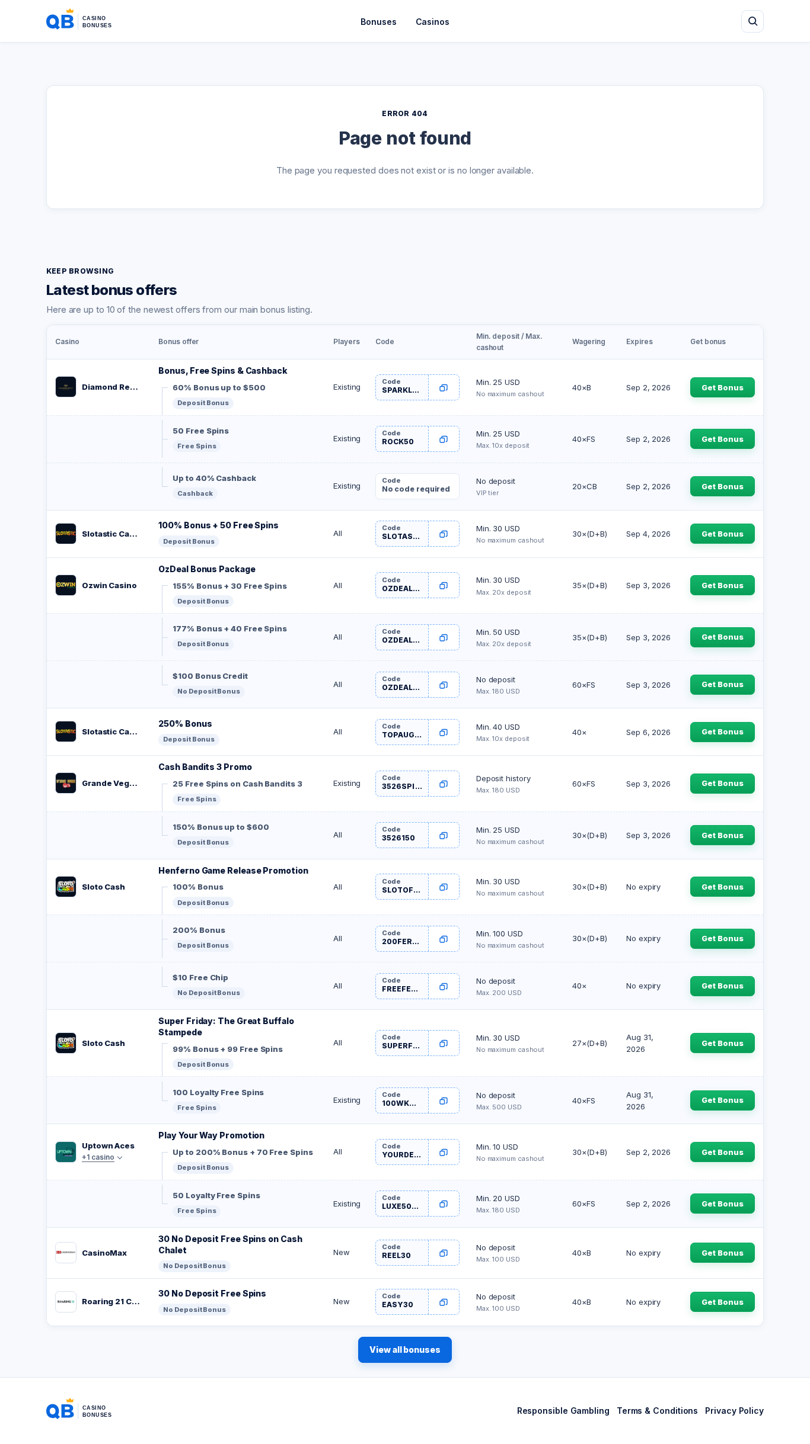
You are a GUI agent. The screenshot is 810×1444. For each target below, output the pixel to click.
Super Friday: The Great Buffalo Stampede (226, 1026)
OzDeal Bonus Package (206, 569)
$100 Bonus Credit (210, 676)
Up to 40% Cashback (214, 478)
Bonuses (378, 22)
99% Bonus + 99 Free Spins (228, 1049)
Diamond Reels (112, 387)
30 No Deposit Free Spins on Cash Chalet (230, 1244)
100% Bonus (198, 886)
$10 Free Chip (200, 977)
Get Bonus (722, 387)
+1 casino (98, 1157)
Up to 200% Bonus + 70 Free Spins (242, 1152)
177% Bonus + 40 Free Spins (230, 628)
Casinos (432, 22)
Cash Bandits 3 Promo (204, 767)
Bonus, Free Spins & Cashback (222, 370)
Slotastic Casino (112, 533)
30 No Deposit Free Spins (212, 1293)
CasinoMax (104, 1252)
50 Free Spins (201, 430)
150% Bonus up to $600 (221, 827)
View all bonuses (405, 1349)
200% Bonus (199, 930)
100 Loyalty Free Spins (218, 1092)
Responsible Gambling (563, 1411)
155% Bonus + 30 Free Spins (230, 586)
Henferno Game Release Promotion (233, 870)
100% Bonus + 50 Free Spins (218, 525)
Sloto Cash (103, 886)
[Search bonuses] (752, 21)
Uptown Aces (108, 1145)
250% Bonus (185, 723)
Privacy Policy (734, 1411)
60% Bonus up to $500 (219, 387)
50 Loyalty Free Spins (216, 1195)
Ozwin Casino (109, 585)
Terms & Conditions (657, 1411)
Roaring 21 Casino (112, 1301)
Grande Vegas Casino (112, 783)
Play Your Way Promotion (211, 1135)
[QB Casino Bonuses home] (88, 21)
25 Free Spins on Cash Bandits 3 (237, 783)
